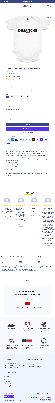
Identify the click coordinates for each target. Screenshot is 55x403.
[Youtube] (12, 1)
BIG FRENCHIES (17, 400)
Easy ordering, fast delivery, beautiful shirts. (34, 211)
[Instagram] (6, 1)
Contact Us (6, 378)
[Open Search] (42, 6)
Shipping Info (7, 380)
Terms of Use (7, 387)
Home (19, 11)
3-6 (12, 97)
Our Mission (31, 363)
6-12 (17, 97)
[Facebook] (4, 1)
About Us (30, 361)
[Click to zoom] (49, 17)
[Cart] (50, 6)
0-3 (7, 97)
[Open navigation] (5, 6)
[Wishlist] (48, 6)
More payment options (27, 132)
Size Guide (6, 376)
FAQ (5, 374)
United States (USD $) (43, 394)
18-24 (28, 97)
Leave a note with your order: (13, 109)
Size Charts (8, 106)
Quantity (8, 116)
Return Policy (7, 381)
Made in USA (31, 365)
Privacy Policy (7, 385)
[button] (27, 79)
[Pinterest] (7, 1)
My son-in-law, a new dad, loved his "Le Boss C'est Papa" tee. (7, 213)
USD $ (48, 1)
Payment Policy (8, 383)
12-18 (22, 97)
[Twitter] (9, 1)
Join (27, 303)
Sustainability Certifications (35, 366)
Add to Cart (27, 124)
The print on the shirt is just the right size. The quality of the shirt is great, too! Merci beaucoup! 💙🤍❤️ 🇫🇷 (48, 239)
